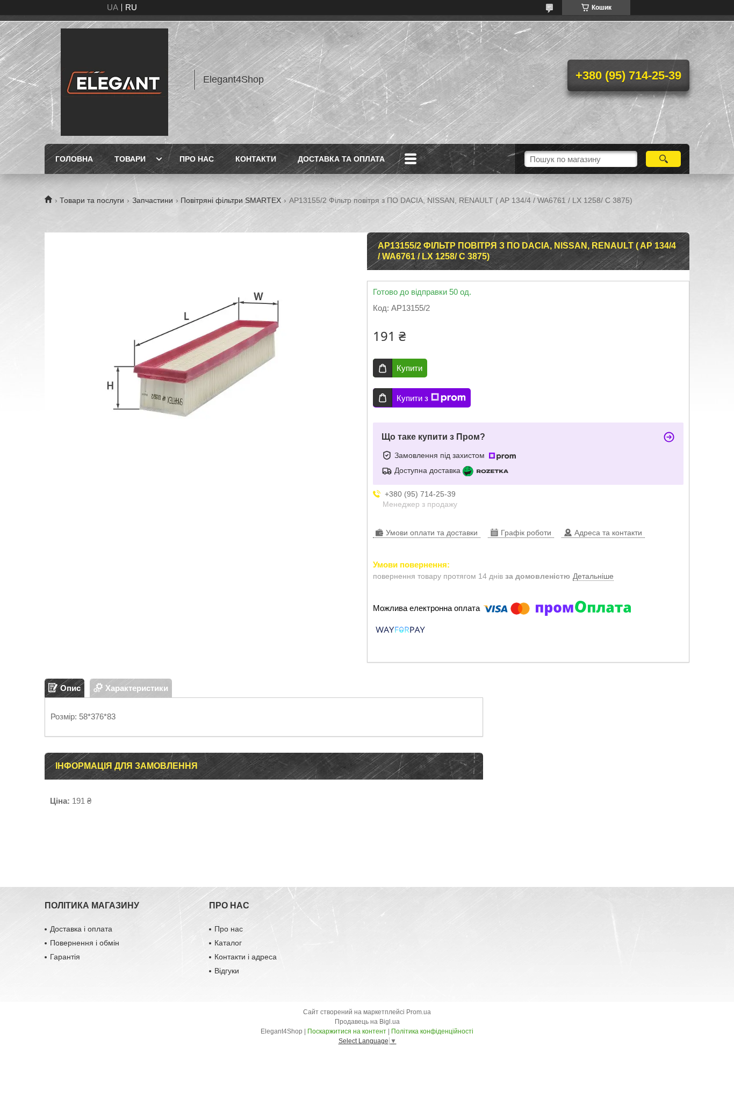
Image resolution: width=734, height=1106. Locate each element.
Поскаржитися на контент (346, 1031)
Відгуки (226, 970)
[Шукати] (663, 159)
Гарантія (65, 956)
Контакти (255, 159)
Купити (409, 368)
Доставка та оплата (341, 159)
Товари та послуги (92, 200)
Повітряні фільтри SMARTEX (231, 200)
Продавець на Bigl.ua (367, 1021)
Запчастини (152, 200)
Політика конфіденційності (432, 1031)
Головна (74, 159)
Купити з (412, 398)
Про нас (196, 159)
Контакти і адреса (245, 956)
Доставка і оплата (81, 929)
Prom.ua (418, 1012)
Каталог (228, 942)
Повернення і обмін (84, 942)
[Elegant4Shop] (114, 79)
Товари (130, 159)
